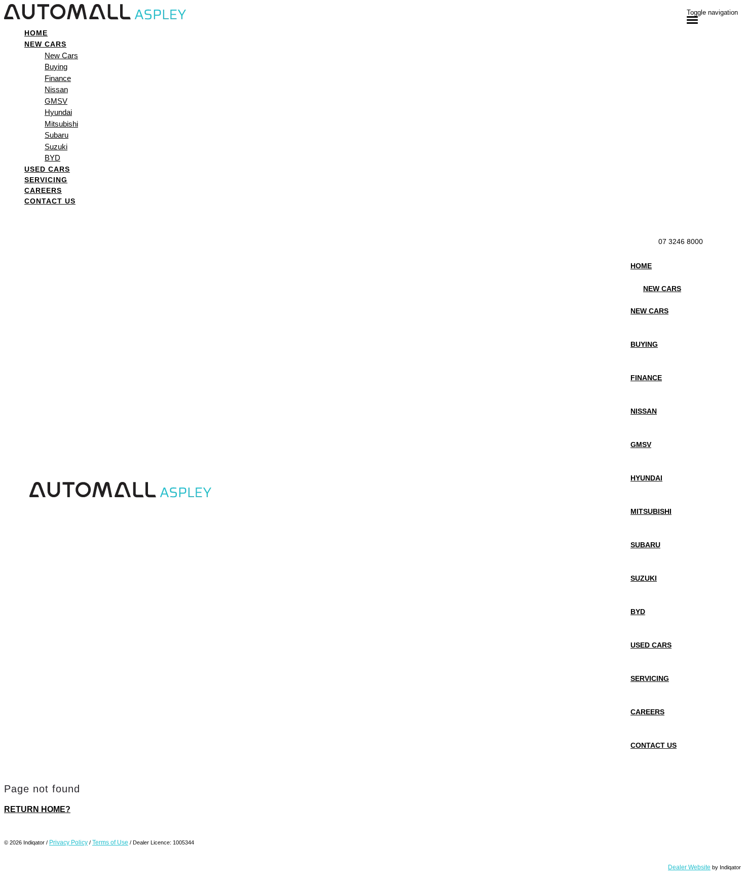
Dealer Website (689, 867)
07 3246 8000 (680, 241)
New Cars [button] (45, 44)
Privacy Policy (68, 842)
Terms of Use (110, 842)
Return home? (37, 809)
